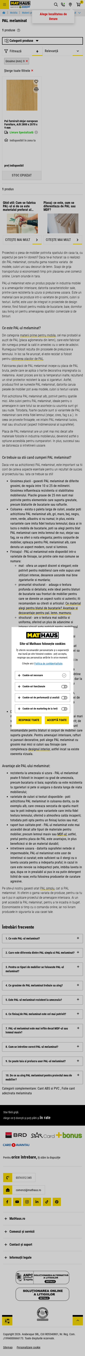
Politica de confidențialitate (48, 663)
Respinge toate (29, 720)
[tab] (42, 675)
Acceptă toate (57, 720)
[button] (30, 675)
